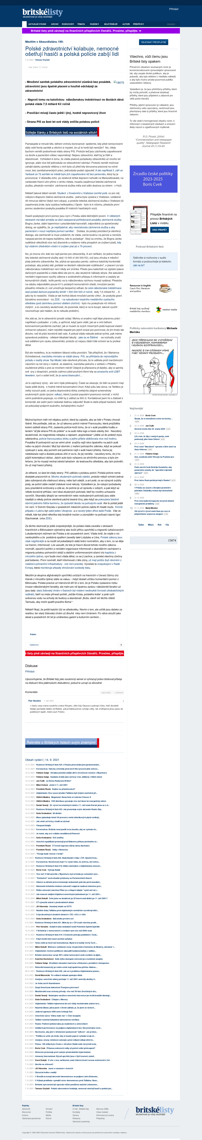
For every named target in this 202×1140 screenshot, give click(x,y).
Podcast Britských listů (149, 246)
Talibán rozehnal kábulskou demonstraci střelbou (57, 1019)
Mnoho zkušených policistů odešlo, (71, 476)
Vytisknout (34, 644)
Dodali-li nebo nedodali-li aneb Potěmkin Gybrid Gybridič (75, 926)
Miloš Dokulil (42, 898)
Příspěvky (138, 24)
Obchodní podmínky (81, 1121)
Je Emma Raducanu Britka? (58, 780)
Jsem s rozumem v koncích (60, 1068)
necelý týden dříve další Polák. (95, 511)
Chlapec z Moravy (60, 999)
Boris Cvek (41, 869)
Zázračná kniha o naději (45, 1072)
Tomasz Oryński (42, 59)
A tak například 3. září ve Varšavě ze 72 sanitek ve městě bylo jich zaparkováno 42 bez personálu (74, 172)
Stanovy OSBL (102, 1108)
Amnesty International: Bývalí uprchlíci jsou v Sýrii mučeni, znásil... (65, 1056)
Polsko (33, 634)
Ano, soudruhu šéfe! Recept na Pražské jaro (154, 458)
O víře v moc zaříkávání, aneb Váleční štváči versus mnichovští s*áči (79, 1060)
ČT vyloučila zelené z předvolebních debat (55, 902)
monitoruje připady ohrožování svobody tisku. (65, 567)
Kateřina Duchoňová (44, 958)
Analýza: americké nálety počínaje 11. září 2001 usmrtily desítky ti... (65, 979)
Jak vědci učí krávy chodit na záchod (52, 821)
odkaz (58, 394)
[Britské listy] (62, 132)
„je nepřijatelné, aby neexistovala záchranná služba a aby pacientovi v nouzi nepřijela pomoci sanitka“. (70, 229)
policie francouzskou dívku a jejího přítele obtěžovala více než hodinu (77, 438)
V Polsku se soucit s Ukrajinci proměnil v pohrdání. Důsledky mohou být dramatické (153, 490)
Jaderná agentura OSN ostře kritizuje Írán (53, 1011)
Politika (49, 1112)
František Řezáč (43, 789)
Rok (159, 524)
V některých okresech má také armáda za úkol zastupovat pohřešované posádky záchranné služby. (73, 217)
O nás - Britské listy (81, 1108)
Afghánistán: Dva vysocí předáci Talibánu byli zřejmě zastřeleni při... (66, 793)
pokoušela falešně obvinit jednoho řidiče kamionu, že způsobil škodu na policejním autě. (72, 501)
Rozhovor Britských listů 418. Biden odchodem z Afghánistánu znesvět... (68, 865)
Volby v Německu (60, 849)
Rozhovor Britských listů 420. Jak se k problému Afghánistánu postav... (68, 971)
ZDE (57, 299)
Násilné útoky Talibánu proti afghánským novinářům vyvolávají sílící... (67, 910)
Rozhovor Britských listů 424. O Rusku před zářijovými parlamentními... (68, 764)
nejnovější (106, 692)
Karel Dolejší (41, 1060)
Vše (167, 524)
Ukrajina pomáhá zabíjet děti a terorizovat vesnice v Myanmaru (78, 772)
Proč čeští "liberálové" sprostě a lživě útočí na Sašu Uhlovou (155, 448)
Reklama (76, 1118)
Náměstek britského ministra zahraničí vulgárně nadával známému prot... (69, 886)
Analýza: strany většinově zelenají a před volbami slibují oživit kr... (64, 1039)
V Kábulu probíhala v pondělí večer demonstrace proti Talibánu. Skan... (66, 1080)
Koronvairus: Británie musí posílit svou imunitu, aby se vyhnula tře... (66, 829)
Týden (141, 524)
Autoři (126, 24)
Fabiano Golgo (42, 772)
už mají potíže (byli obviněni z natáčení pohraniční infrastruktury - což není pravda (73, 562)
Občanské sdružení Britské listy (52, 1132)
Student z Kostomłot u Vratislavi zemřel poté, (82, 193)
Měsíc (151, 524)
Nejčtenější (136, 408)
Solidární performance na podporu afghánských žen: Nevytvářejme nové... (68, 1027)
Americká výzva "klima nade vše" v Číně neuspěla (58, 1015)
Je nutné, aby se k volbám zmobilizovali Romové (58, 833)
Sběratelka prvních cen (63, 918)
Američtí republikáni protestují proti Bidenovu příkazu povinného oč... (67, 841)
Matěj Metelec (152, 507)
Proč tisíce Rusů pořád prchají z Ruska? (154, 480)
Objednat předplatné (153, 42)
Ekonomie (26, 1112)
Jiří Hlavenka (42, 906)
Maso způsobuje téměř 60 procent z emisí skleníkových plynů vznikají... (68, 817)
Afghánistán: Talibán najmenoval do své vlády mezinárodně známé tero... (67, 1003)
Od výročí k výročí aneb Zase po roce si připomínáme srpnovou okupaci (152, 512)
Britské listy (44, 14)
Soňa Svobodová (43, 813)
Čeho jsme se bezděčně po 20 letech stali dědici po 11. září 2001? (78, 898)
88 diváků (57, 813)
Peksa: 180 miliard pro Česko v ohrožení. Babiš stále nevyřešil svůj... (66, 1044)
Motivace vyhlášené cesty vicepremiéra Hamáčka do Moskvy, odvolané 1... (81, 946)
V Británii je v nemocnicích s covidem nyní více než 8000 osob (64, 930)
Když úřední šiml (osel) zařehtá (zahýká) (54, 938)
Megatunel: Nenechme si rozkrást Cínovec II (71, 797)
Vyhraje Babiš (54, 869)
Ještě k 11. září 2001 (58, 784)
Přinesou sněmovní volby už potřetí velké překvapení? (71, 1048)
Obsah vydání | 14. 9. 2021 (42, 760)
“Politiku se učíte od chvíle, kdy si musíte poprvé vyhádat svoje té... (65, 1035)
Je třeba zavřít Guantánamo (47, 983)
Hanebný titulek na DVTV (60, 906)
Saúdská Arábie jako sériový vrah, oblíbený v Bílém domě (76, 776)
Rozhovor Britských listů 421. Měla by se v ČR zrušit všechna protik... (66, 922)
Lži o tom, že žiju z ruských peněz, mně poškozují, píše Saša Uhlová (151, 438)
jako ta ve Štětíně (89, 337)
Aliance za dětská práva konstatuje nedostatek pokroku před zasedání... (68, 882)
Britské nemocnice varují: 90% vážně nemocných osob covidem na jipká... (68, 955)
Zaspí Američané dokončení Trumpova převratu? (57, 987)
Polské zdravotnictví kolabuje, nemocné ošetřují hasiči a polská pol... (81, 1088)
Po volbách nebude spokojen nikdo (66, 975)
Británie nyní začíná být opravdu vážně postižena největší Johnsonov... (66, 1084)
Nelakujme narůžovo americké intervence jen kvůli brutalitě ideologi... (80, 995)
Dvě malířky (58, 837)
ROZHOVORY (68, 24)
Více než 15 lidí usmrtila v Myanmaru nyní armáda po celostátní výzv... (67, 874)
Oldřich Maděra (43, 797)
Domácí (49, 1108)
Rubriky (94, 24)
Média (48, 1115)
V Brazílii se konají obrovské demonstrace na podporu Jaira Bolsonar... (67, 1076)
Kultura (25, 1115)
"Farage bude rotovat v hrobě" (50, 853)
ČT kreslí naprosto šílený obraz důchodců (70, 845)
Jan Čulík (40, 780)
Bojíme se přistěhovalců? (63, 789)
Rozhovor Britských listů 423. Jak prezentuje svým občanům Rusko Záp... (69, 809)
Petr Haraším (34, 700)
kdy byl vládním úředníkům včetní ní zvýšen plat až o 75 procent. (73, 244)
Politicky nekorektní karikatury (153, 330)
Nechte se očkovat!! (44, 1064)
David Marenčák (42, 975)
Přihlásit (173, 9)
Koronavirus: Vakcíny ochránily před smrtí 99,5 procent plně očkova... (67, 768)
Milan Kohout (42, 784)
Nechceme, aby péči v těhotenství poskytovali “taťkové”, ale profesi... (66, 1031)
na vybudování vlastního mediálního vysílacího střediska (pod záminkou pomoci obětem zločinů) (70, 301)
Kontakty (76, 1112)
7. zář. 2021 (49, 700)
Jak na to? (139, 265)
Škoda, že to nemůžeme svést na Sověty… (153, 420)
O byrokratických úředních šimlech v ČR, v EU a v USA (61, 914)
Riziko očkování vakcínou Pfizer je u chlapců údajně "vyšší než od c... (67, 890)
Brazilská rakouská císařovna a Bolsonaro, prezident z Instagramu (79, 963)
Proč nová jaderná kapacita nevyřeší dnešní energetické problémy (154, 502)
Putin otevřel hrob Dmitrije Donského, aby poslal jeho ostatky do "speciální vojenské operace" (153, 470)
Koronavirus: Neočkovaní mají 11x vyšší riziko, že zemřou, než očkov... (68, 861)
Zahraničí (26, 1108)
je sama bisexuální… (70, 375)
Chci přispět (159, 229)
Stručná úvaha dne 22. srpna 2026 (152, 428)
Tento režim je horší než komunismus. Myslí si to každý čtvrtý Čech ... (66, 942)
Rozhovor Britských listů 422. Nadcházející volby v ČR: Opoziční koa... (66, 857)
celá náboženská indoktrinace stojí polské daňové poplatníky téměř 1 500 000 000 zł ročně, (73, 290)
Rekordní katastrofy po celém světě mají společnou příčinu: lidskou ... (66, 967)
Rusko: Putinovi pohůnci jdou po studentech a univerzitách (61, 1023)
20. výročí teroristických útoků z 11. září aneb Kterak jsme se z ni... (80, 805)
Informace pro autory (105, 1115)
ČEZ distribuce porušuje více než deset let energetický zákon (78, 801)
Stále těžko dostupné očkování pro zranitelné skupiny (79, 958)
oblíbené (119, 692)
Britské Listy (155, 1111)
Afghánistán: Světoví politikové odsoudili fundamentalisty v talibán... (65, 950)
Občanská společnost (31, 1118)
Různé (48, 1118)
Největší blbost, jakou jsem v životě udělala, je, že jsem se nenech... (65, 1007)
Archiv (55, 24)
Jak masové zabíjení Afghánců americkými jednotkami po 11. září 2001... (68, 894)
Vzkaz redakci (102, 1112)
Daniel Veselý (42, 805)
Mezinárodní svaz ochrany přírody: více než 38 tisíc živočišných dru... (66, 991)
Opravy (76, 1115)
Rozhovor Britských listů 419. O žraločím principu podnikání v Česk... (67, 934)
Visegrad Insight (43, 825)
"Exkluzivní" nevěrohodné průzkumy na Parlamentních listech (64, 878)
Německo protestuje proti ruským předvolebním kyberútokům (63, 1052)
